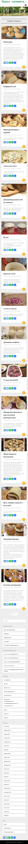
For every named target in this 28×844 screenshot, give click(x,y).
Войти (5, 824)
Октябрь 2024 (7, 765)
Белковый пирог (14, 658)
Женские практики (8, 691)
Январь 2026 (7, 734)
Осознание (6, 641)
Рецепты (6, 699)
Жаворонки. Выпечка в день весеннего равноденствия (12, 415)
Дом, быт (6, 687)
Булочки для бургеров (12, 585)
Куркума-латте (9, 274)
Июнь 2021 (6, 800)
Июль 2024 (6, 769)
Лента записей (7, 828)
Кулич (5, 237)
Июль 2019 (6, 807)
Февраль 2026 (7, 730)
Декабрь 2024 (7, 761)
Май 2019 (6, 815)
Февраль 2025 (7, 753)
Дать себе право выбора (9, 629)
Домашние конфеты (11, 342)
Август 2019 (7, 803)
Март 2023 (6, 784)
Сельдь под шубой (10, 380)
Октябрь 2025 (7, 741)
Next (16, 614)
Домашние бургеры (11, 539)
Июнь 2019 (6, 811)
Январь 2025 (7, 757)
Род (5, 709)
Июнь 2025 (6, 745)
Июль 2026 (6, 726)
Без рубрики (7, 679)
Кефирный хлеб (9, 86)
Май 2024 (6, 776)
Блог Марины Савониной (17, 842)
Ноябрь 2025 (7, 738)
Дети (5, 683)
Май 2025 (6, 749)
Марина (19, 44)
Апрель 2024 (7, 780)
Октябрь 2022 (7, 788)
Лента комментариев (8, 832)
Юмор (5, 717)
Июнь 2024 (6, 772)
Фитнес (5, 713)
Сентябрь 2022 (7, 792)
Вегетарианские (7, 701)
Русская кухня (7, 705)
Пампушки (7, 42)
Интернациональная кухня (10, 703)
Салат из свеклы (10, 308)
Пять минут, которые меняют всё (11, 645)
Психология (6, 695)
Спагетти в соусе (10, 166)
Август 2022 (7, 796)
